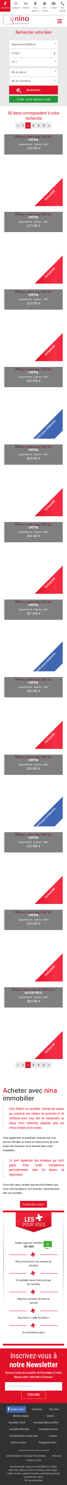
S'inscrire (33, 1395)
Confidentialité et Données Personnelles (26, 1455)
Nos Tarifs (54, 1409)
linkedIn (26, 8)
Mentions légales (21, 1415)
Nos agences (35, 9)
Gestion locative (18, 1442)
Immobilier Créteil (17, 1422)
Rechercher (33, 90)
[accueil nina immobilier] (16, 19)
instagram (16, 8)
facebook (5, 8)
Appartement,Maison (24, 44)
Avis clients (45, 9)
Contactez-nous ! (33, 1204)
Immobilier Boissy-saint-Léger (24, 1435)
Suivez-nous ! (17, 1409)
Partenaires (37, 1409)
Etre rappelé (62, 9)
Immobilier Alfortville (19, 1429)
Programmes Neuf (47, 1442)
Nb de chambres (21, 81)
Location (53, 1435)
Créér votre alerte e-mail (33, 99)
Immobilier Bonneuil (48, 1429)
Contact (53, 8)
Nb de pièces (19, 72)
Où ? (14, 62)
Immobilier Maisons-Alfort (46, 1422)
